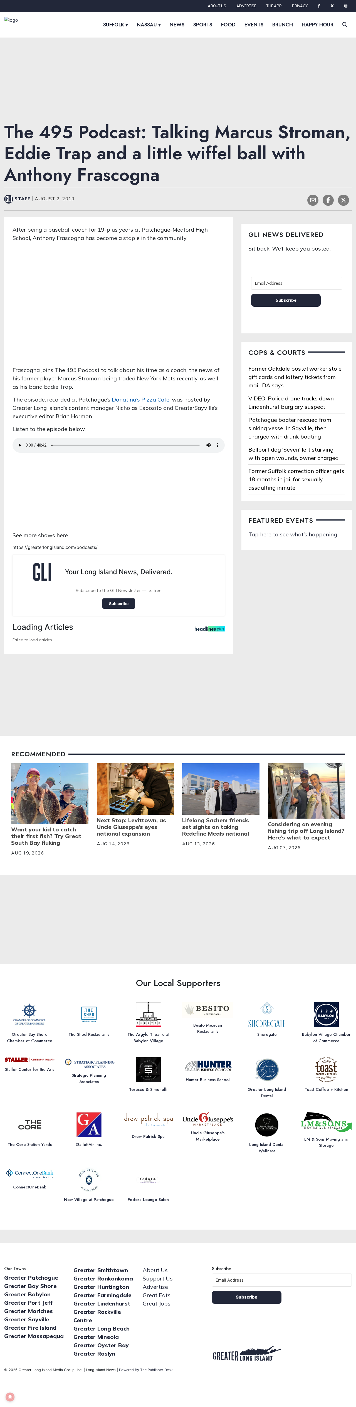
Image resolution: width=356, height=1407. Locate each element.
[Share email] (312, 199)
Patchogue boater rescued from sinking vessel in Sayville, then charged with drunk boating (289, 428)
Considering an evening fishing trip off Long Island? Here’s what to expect (306, 831)
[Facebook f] (319, 6)
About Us (217, 6)
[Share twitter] (343, 199)
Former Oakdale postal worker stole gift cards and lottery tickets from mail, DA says (295, 377)
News (177, 24)
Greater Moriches (28, 1310)
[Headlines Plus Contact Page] (210, 630)
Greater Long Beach (101, 1328)
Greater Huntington (101, 1286)
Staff (23, 198)
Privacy (300, 6)
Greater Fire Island (30, 1327)
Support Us (158, 1278)
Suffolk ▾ (115, 24)
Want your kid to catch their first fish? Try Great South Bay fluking (46, 836)
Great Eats (156, 1295)
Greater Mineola (96, 1336)
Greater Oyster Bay (101, 1345)
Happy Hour (317, 24)
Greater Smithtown (100, 1270)
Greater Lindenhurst (101, 1303)
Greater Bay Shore (30, 1285)
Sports (202, 24)
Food (228, 24)
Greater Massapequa (34, 1335)
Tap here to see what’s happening (292, 534)
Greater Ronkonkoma (103, 1278)
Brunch (282, 24)
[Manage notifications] (10, 1397)
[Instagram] (346, 6)
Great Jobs (156, 1303)
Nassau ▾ (149, 24)
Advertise (246, 6)
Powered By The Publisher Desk (146, 1370)
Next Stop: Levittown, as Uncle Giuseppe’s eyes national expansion (131, 827)
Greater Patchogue (31, 1277)
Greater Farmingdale (102, 1295)
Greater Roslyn (94, 1353)
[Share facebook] (328, 199)
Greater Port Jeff (28, 1302)
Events (253, 24)
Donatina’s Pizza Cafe (140, 399)
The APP (274, 6)
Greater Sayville (26, 1319)
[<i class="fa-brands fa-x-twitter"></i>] (332, 6)
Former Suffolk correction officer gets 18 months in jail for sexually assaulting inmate (296, 479)
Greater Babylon (27, 1294)
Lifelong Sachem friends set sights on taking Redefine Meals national (215, 827)
